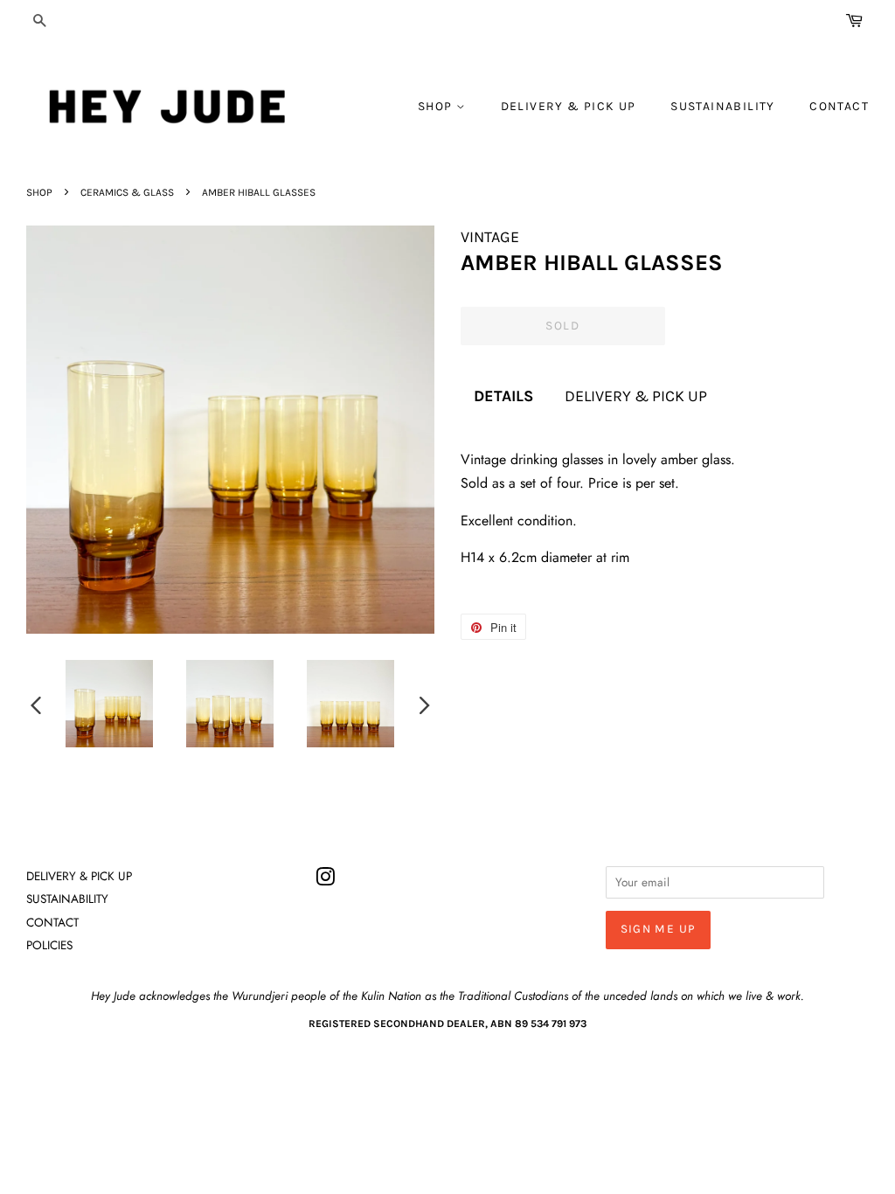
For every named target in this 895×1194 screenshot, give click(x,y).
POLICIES (49, 945)
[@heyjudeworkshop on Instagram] (325, 880)
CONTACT (839, 106)
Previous (36, 704)
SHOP (437, 106)
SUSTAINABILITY (722, 106)
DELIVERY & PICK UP (568, 106)
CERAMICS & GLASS (127, 192)
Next (425, 704)
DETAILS (503, 396)
